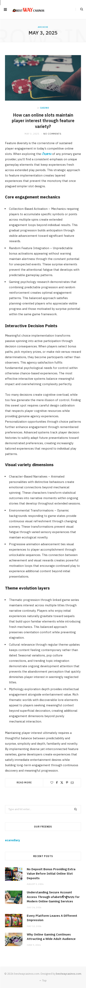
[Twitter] (61, 782)
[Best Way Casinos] (28, 9)
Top (44, 980)
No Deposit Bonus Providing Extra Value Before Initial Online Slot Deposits (51, 873)
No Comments (52, 133)
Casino (44, 107)
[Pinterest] (67, 782)
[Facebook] (57, 782)
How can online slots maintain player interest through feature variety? (43, 120)
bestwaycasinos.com (68, 973)
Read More (24, 782)
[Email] (72, 782)
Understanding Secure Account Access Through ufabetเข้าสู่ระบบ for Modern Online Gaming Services (53, 896)
